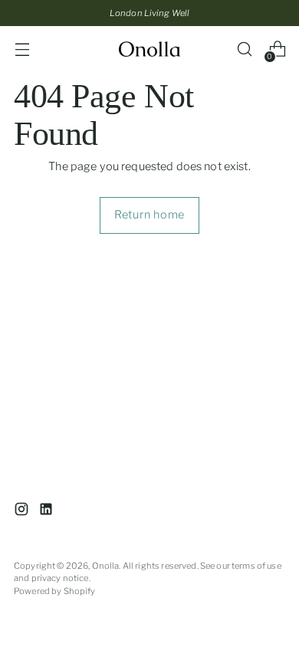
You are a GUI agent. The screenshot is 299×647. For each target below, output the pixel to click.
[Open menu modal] (22, 49)
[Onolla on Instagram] (23, 511)
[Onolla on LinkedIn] (47, 511)
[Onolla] (149, 49)
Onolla (106, 565)
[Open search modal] (244, 49)
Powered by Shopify (55, 591)
